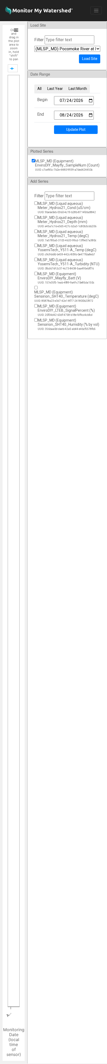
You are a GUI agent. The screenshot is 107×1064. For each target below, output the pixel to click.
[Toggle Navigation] (96, 10)
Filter (39, 39)
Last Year (55, 89)
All (39, 89)
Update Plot (75, 129)
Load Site (89, 59)
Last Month (78, 89)
